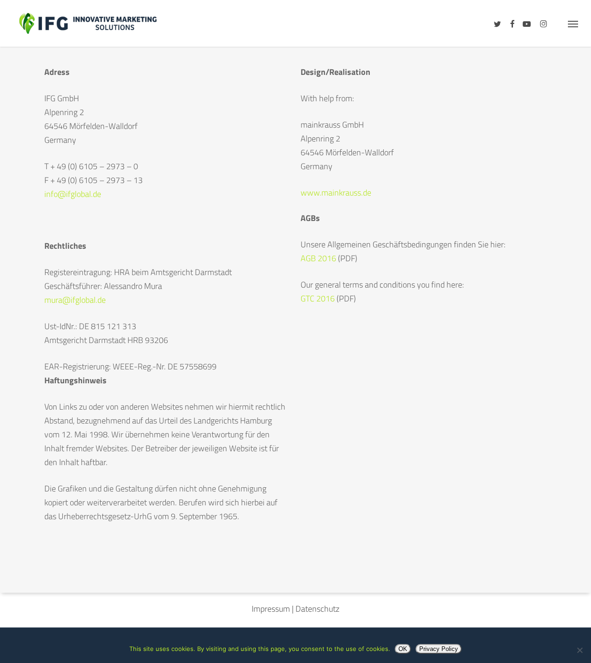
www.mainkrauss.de (336, 192)
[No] (579, 650)
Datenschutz (317, 608)
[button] (573, 23)
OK (402, 648)
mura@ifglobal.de (75, 300)
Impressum (271, 608)
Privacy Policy (438, 648)
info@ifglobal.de (72, 194)
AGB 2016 (318, 258)
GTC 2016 (319, 298)
